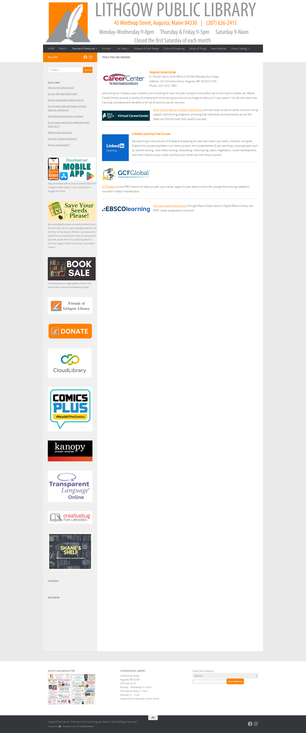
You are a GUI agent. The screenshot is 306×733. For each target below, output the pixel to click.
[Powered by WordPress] (60, 726)
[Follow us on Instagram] (90, 57)
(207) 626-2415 (128, 683)
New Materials (218, 48)
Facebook (53, 581)
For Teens (122, 48)
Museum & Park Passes (146, 48)
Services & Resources (83, 48)
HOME (51, 48)
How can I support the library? (62, 138)
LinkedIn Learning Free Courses (151, 133)
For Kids (106, 48)
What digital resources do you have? (65, 116)
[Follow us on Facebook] (85, 57)
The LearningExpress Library (170, 206)
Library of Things (198, 48)
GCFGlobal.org (110, 186)
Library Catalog (239, 48)
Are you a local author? (59, 145)
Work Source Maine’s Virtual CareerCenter (178, 110)
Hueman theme (86, 726)
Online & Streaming (174, 48)
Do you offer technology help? (63, 93)
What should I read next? (60, 132)
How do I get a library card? (61, 87)
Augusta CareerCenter (162, 72)
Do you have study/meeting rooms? (66, 100)
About (62, 48)
